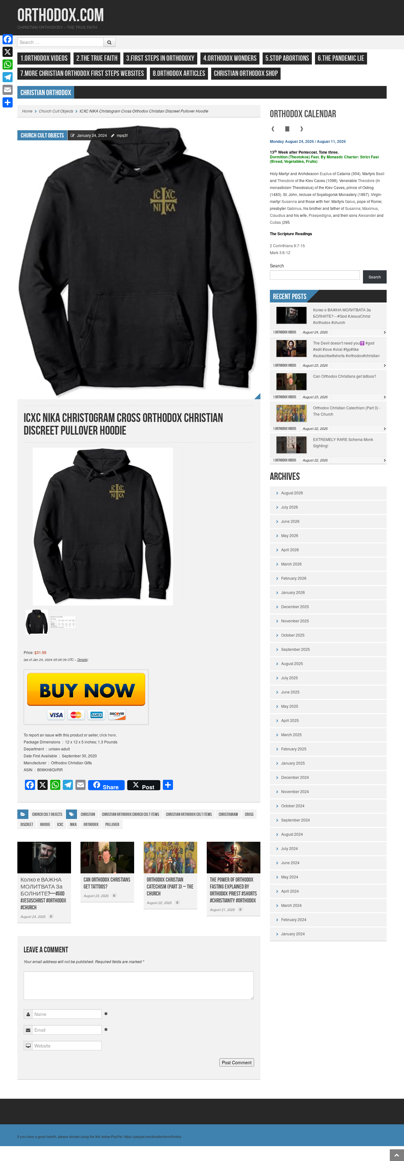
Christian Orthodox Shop (246, 73)
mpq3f (122, 135)
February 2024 (293, 919)
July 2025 (289, 677)
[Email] (7, 89)
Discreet (27, 824)
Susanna (289, 201)
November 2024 (295, 791)
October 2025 (293, 635)
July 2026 (289, 507)
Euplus (326, 173)
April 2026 (290, 549)
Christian (88, 814)
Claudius (277, 215)
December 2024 (295, 777)
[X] (7, 52)
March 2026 (291, 563)
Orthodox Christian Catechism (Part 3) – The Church (170, 887)
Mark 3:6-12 (280, 252)
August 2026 (292, 492)
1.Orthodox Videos (44, 58)
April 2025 (290, 720)
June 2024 (290, 862)
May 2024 (289, 876)
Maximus (370, 208)
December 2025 (295, 606)
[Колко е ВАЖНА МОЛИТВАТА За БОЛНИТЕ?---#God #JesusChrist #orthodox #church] (44, 857)
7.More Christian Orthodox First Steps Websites (82, 73)
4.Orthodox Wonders (230, 58)
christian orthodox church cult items (130, 814)
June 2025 (290, 691)
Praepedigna (320, 215)
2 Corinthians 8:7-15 (287, 245)
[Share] (7, 102)
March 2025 (291, 734)
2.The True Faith (96, 58)
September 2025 (295, 649)
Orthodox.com (60, 16)
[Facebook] (7, 39)
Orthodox (91, 824)
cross (249, 814)
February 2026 (293, 578)
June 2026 (290, 521)
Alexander (367, 215)
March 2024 (291, 905)
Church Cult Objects (56, 110)
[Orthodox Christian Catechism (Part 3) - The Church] (170, 857)
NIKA (73, 824)
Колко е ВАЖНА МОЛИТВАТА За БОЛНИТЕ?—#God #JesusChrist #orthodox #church (43, 894)
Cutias (275, 222)
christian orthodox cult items (189, 814)
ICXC (60, 824)
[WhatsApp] (7, 64)
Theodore (285, 180)
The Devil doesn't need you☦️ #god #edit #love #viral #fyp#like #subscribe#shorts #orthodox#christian (346, 349)
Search (277, 265)
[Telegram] (7, 77)
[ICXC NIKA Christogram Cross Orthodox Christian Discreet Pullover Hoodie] (138, 261)
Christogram (228, 814)
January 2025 (293, 763)
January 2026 (293, 592)
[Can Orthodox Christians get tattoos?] (107, 857)
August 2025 (292, 663)
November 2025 (295, 620)
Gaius (350, 201)
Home (27, 110)
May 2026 (289, 535)
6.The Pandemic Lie (341, 58)
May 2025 (289, 706)
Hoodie (45, 824)
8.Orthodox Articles (179, 73)
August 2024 (292, 834)
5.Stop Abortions (287, 58)
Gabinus (294, 208)
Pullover (112, 824)
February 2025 (293, 748)
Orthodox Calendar (303, 114)
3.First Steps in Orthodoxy (160, 58)
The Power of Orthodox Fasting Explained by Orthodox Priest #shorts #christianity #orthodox (233, 890)
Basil (380, 173)
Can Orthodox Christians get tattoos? (107, 883)
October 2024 (293, 805)
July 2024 (289, 848)
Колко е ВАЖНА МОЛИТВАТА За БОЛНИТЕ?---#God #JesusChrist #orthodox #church (342, 316)
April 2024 (290, 891)
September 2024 (295, 819)
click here (107, 734)
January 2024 (293, 933)
